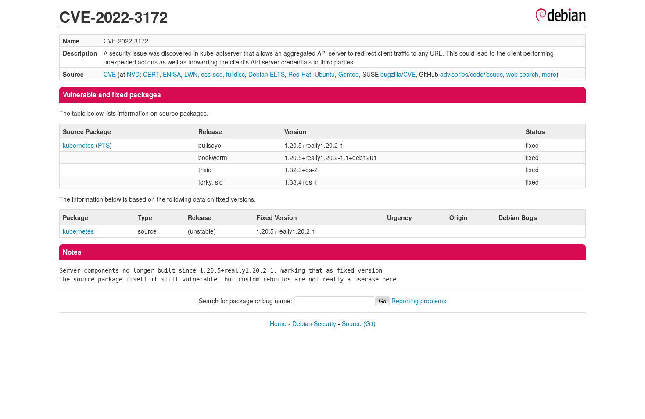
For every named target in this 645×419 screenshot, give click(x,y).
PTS (104, 145)
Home (278, 323)
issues (494, 74)
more (549, 74)
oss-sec (211, 74)
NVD (133, 74)
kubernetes (78, 145)
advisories (454, 74)
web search (522, 74)
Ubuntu (325, 74)
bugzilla (390, 74)
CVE (110, 74)
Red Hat (299, 74)
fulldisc (235, 74)
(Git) (369, 323)
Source (352, 323)
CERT (151, 74)
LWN (190, 74)
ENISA (172, 74)
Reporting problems (418, 300)
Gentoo (348, 74)
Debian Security (314, 323)
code (477, 74)
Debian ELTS (266, 74)
